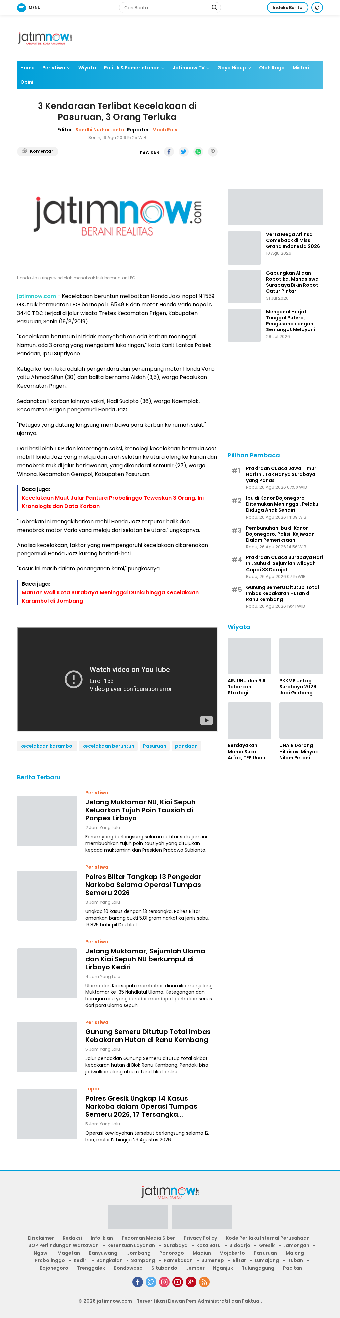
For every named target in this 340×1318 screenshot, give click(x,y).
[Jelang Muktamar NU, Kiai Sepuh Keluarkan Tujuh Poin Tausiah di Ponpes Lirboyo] (47, 821)
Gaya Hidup (231, 67)
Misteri (301, 67)
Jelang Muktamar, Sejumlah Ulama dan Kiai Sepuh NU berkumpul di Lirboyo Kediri (145, 959)
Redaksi (72, 1238)
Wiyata (87, 67)
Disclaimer (41, 1238)
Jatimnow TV (189, 67)
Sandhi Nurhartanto (99, 129)
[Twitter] (151, 1282)
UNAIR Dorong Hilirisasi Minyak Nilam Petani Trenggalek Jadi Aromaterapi (299, 751)
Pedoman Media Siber (148, 1238)
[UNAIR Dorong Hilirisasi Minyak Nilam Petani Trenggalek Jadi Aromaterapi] (301, 720)
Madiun (202, 1253)
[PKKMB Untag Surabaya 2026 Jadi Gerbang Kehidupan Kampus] (301, 656)
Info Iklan (102, 1238)
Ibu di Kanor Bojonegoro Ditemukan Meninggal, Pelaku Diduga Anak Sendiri (282, 504)
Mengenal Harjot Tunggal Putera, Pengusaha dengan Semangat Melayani (290, 321)
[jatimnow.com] (45, 37)
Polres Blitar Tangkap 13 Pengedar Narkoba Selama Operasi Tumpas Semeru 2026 (143, 885)
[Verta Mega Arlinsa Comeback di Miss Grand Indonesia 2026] (244, 248)
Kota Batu (208, 1245)
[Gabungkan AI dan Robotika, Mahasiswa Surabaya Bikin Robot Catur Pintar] (244, 286)
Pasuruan (154, 746)
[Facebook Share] (169, 152)
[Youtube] (177, 1282)
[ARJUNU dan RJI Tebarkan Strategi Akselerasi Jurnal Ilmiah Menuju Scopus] (250, 656)
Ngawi (41, 1253)
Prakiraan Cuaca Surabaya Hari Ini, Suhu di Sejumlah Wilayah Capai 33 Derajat (284, 563)
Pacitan (292, 1268)
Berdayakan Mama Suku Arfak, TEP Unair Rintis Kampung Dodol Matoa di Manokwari (247, 751)
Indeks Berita (288, 7)
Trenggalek (91, 1268)
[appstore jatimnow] (202, 1219)
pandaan (186, 746)
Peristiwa (53, 67)
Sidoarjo (239, 1245)
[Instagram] (164, 1282)
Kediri (81, 1260)
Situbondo (164, 1268)
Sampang (143, 1260)
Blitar (239, 1260)
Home (27, 67)
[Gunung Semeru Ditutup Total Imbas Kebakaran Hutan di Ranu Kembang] (47, 1047)
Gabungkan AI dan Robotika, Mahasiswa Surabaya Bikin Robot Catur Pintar (292, 282)
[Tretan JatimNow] (275, 206)
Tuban (295, 1260)
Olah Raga (272, 67)
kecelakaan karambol (47, 746)
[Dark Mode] (317, 7)
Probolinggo (50, 1260)
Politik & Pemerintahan (132, 67)
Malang (295, 1253)
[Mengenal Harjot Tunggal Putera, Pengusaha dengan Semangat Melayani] (244, 325)
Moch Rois (164, 129)
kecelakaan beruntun (108, 746)
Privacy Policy (200, 1238)
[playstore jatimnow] (138, 1219)
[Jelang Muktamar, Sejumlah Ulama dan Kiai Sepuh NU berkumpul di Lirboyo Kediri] (47, 973)
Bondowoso (128, 1268)
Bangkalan (109, 1260)
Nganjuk (223, 1268)
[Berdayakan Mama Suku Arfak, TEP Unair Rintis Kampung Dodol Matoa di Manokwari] (250, 720)
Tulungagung (258, 1268)
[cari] (214, 8)
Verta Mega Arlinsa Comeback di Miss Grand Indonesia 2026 (293, 240)
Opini (26, 82)
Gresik (267, 1245)
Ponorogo (171, 1253)
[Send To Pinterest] (213, 152)
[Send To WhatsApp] (198, 152)
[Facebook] (137, 1282)
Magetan (68, 1253)
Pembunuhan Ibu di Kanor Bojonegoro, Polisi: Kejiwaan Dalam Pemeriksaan (280, 534)
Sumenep (212, 1260)
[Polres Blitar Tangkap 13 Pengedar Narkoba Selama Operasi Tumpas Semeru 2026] (47, 896)
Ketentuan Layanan (131, 1245)
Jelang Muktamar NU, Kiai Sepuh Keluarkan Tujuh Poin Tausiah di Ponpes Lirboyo (140, 810)
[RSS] (204, 1282)
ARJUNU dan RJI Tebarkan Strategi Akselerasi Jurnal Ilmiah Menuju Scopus (248, 687)
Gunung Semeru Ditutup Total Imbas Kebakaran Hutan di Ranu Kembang (148, 1036)
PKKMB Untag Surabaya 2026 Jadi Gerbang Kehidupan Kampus (297, 687)
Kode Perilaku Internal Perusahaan (268, 1238)
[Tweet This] (184, 152)
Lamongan (296, 1245)
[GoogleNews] (191, 1282)
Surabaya (176, 1245)
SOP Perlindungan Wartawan (63, 1245)
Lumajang (267, 1260)
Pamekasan (178, 1260)
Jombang (139, 1253)
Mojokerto (232, 1253)
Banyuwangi (104, 1253)
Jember (195, 1268)
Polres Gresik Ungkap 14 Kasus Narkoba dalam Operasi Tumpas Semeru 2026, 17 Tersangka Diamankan (141, 1106)
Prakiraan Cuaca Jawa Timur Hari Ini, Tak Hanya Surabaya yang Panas (281, 474)
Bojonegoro (54, 1268)
